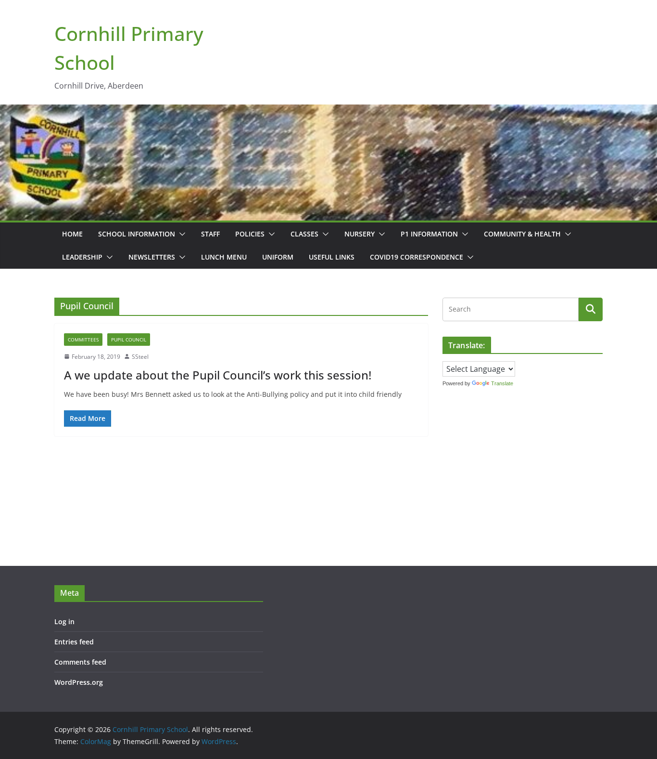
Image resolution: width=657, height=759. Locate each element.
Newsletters (151, 257)
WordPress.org (78, 682)
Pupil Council (128, 339)
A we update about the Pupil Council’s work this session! (217, 375)
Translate (502, 383)
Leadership (82, 257)
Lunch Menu (224, 257)
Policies (250, 233)
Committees (83, 339)
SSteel (140, 357)
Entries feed (74, 641)
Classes (304, 233)
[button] (180, 234)
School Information (136, 233)
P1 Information (429, 233)
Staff (210, 233)
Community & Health (522, 233)
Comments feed (80, 662)
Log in (64, 621)
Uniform (277, 257)
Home (72, 233)
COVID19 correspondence (416, 257)
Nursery (359, 233)
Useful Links (331, 257)
